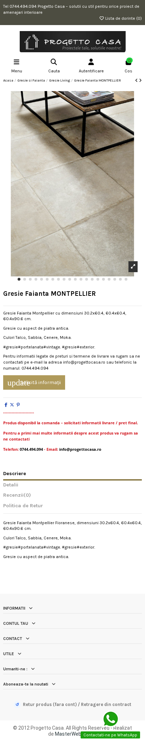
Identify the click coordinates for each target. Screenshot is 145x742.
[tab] (72, 496)
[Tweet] (12, 404)
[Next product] (140, 80)
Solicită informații (34, 382)
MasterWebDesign (76, 734)
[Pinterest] (18, 404)
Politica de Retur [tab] (23, 506)
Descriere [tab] (14, 474)
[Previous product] (137, 80)
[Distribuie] (6, 404)
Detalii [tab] (10, 485)
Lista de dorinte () (123, 18)
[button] (19, 279)
